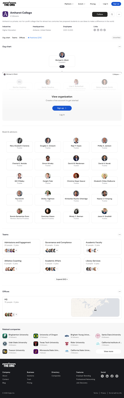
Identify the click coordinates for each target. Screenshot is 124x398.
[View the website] (104, 30)
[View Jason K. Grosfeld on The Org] (104, 211)
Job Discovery (81, 383)
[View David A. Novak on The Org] (104, 158)
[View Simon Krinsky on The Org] (48, 158)
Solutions (30, 376)
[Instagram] (116, 376)
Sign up (116, 4)
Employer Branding (83, 376)
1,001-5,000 (68, 30)
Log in (105, 4)
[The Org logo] (9, 365)
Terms (96, 393)
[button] (62, 61)
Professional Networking (85, 379)
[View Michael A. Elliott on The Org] (62, 55)
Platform (68, 4)
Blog (4, 383)
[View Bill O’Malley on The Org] (19, 176)
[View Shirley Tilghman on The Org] (48, 193)
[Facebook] (112, 376)
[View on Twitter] (95, 30)
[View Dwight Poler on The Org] (48, 176)
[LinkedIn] (107, 376)
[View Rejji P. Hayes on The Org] (76, 140)
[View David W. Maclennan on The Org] (76, 158)
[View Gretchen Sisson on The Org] (48, 211)
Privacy (103, 393)
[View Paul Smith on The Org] (19, 193)
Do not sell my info (115, 393)
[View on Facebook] (101, 30)
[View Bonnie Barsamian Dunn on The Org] (19, 211)
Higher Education (9, 30)
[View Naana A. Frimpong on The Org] (104, 193)
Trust (29, 379)
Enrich (80, 4)
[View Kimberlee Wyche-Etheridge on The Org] (76, 193)
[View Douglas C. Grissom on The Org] (48, 140)
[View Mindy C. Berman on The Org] (76, 211)
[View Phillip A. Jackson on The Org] (104, 140)
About (4, 376)
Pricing (29, 383)
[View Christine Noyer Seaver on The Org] (76, 176)
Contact (5, 379)
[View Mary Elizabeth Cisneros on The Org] (19, 140)
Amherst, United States (42, 30)
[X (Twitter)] (102, 376)
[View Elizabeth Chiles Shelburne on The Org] (104, 176)
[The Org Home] (9, 4)
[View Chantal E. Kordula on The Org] (19, 158)
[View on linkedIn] (98, 30)
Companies (56, 376)
